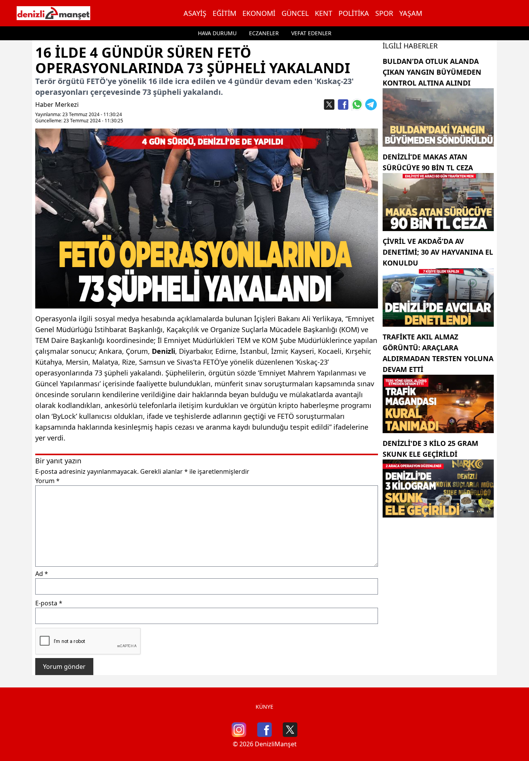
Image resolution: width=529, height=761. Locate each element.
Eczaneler (264, 33)
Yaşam (410, 13)
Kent (323, 13)
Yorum (47, 480)
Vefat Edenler (311, 33)
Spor (384, 13)
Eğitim (224, 13)
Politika (353, 13)
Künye (264, 706)
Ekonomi (258, 13)
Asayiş (195, 13)
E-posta (48, 603)
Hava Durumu (217, 33)
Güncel (295, 13)
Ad (41, 573)
